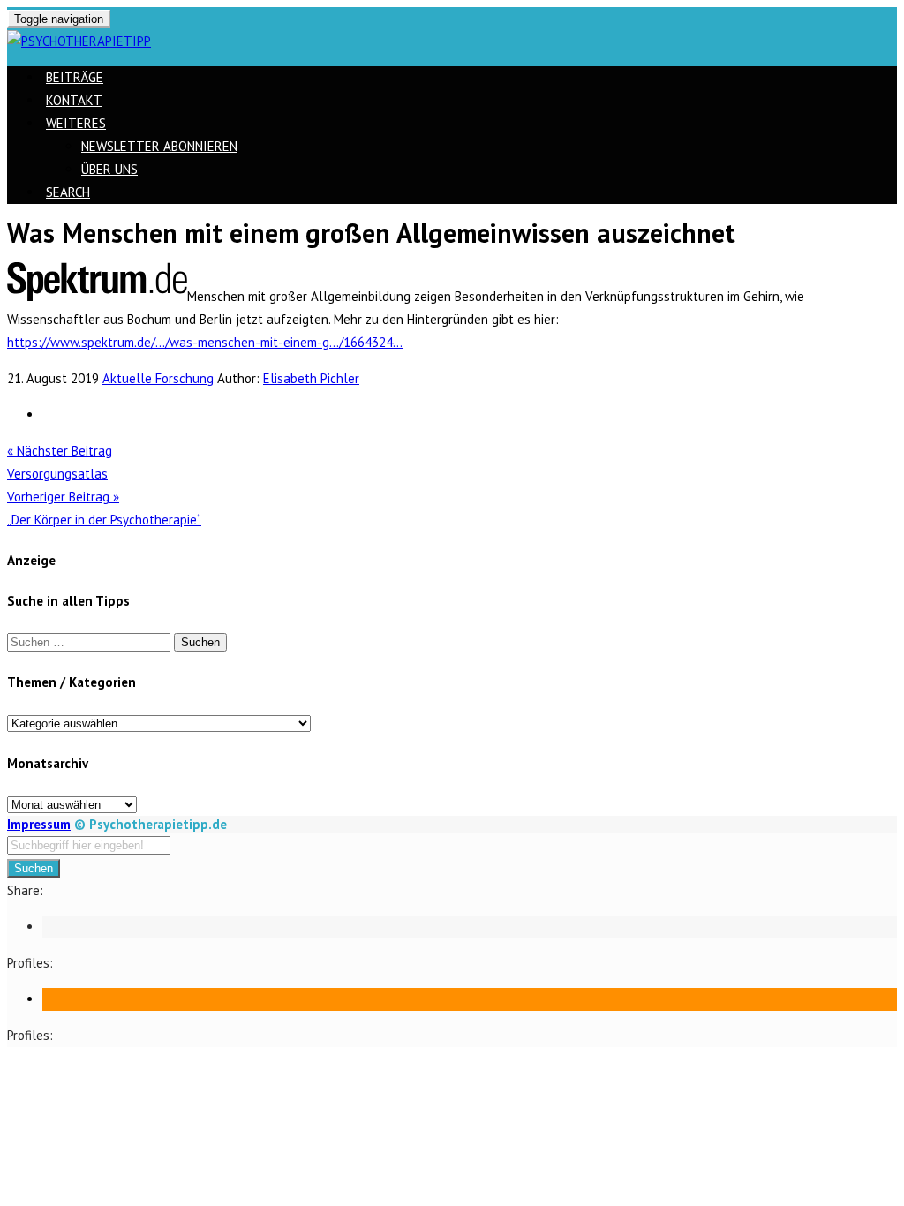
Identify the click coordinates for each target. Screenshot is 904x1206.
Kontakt (74, 100)
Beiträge (74, 77)
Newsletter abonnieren (159, 146)
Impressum (39, 824)
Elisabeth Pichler (311, 378)
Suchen (33, 868)
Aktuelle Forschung (158, 378)
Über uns (109, 169)
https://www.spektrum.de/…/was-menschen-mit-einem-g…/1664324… (205, 342)
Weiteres (76, 123)
